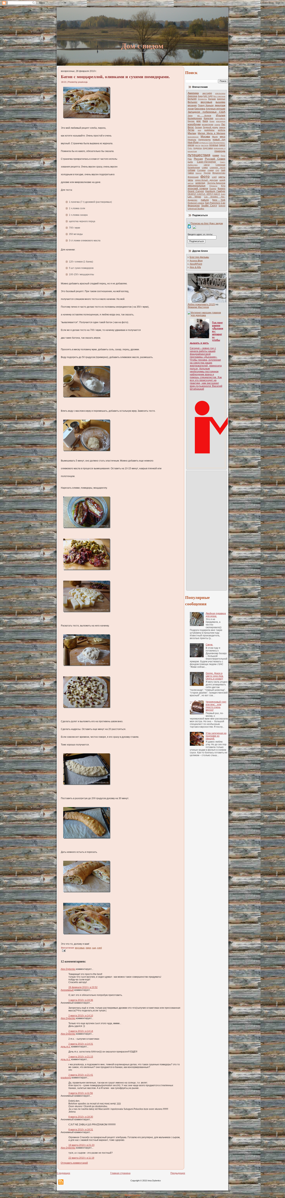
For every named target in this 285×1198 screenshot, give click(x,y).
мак (199, 130)
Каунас (191, 121)
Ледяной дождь (210, 127)
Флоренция (193, 177)
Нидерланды (204, 139)
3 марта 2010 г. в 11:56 (80, 1093)
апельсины (220, 93)
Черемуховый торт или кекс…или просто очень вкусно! (216, 705)
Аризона (192, 96)
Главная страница (120, 1173)
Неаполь (192, 139)
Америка (193, 93)
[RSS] (60, 1182)
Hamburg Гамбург (215, 191)
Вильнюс (192, 102)
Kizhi (223, 194)
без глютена (219, 96)
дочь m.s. (66, 1046)
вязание (192, 105)
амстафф (207, 93)
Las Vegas (194, 196)
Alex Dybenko (68, 969)
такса (191, 173)
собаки (191, 170)
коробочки (194, 124)
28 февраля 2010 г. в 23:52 (83, 987)
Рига (223, 155)
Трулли (207, 173)
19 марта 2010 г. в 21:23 (81, 1145)
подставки (208, 148)
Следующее (63, 1173)
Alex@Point (196, 264)
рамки (215, 155)
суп (217, 170)
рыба (190, 162)
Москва (205, 136)
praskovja (66, 1077)
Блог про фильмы (199, 257)
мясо (222, 136)
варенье (221, 99)
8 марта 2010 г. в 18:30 (80, 1116)
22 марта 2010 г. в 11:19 (81, 1158)
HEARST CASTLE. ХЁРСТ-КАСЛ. (204, 194)
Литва (191, 130)
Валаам (212, 99)
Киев (205, 121)
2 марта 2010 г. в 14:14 (80, 1031)
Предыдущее (177, 1173)
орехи (191, 145)
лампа (217, 124)
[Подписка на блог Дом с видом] (205, 223)
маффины (209, 130)
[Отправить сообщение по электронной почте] (63, 950)
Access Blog (196, 260)
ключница (220, 121)
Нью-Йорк (193, 142)
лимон (222, 127)
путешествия (199, 155)
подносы (197, 148)
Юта (223, 186)
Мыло (215, 136)
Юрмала (213, 186)
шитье (190, 183)
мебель (221, 130)
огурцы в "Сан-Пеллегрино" (212, 142)
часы (190, 180)
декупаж (220, 105)
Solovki (221, 205)
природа (219, 151)
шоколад (200, 183)
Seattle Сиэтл (209, 205)
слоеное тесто (217, 167)
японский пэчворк (198, 188)
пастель (204, 145)
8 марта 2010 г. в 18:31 (80, 1129)
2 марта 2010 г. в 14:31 (80, 1044)
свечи (207, 165)
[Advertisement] (203, 530)
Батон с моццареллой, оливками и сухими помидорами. (115, 76)
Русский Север (215, 158)
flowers (221, 188)
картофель (220, 118)
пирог (88, 948)
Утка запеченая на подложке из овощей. (216, 736)
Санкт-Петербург (206, 161)
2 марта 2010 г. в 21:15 (80, 1056)
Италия (220, 115)
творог (198, 173)
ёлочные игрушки (215, 108)
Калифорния (195, 118)
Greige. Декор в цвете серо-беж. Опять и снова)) (215, 676)
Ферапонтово (218, 173)
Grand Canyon (196, 191)
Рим (190, 159)
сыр (94, 948)
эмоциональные (197, 185)
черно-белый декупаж (206, 180)
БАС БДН (208, 96)
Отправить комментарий (74, 1163)
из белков (204, 115)
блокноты (202, 99)
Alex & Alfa (195, 267)
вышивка (220, 102)
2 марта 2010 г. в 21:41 (80, 1075)
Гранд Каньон (206, 105)
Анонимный (67, 990)
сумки (211, 170)
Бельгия (192, 98)
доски (191, 108)
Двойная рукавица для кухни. (216, 615)
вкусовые (80, 948)
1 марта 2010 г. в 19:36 (80, 1000)
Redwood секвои (196, 203)
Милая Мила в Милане (211, 133)
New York (218, 200)
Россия (198, 158)
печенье (213, 145)
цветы (221, 177)
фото (205, 176)
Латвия (198, 127)
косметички (207, 124)
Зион (190, 115)
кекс (198, 121)
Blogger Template (133, 1195)
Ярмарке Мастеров (198, 307)
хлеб (99, 948)
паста (197, 145)
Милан (192, 133)
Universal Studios (196, 208)
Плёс (190, 148)
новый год (219, 139)
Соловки (201, 170)
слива (205, 167)
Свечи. (209, 644)
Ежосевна (199, 108)
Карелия (208, 118)
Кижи (212, 121)
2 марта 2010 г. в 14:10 (80, 1015)
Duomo (212, 188)
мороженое (193, 137)
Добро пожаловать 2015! (201, 304)
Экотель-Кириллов (216, 183)
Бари (200, 96)
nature (205, 199)
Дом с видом (142, 45)
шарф (222, 180)
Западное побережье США (206, 111)
